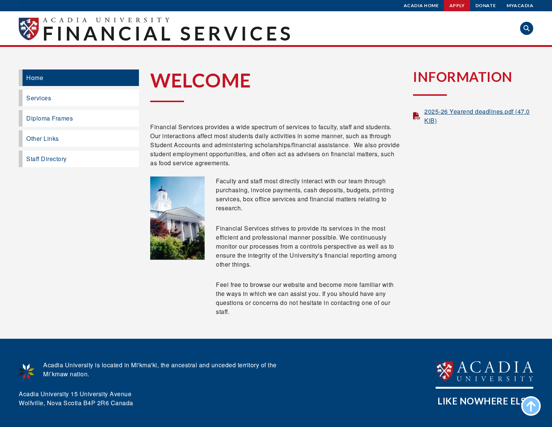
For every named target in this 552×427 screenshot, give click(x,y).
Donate (485, 5)
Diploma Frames (49, 118)
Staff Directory (46, 158)
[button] (526, 28)
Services (38, 98)
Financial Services (168, 33)
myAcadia (520, 5)
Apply (457, 5)
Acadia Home (421, 5)
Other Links (42, 138)
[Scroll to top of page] (531, 406)
